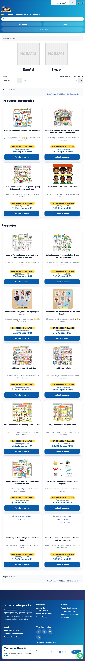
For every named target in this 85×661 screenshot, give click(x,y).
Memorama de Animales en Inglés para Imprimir (63, 312)
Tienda (10, 14)
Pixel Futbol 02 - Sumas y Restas (62, 187)
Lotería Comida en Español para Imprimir (22, 130)
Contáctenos (41, 617)
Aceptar (77, 652)
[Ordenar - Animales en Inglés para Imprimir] (63, 469)
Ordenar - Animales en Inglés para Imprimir (62, 482)
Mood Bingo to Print (62, 368)
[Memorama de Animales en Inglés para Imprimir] (63, 299)
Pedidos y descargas (70, 614)
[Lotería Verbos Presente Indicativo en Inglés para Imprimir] (63, 242)
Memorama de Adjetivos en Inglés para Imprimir (22, 312)
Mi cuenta (22, 24)
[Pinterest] (38, 637)
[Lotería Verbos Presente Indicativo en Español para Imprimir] (22, 242)
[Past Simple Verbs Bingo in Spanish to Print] (22, 525)
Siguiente (73, 94)
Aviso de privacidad (12, 630)
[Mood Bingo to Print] (63, 355)
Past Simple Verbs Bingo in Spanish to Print (22, 539)
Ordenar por (6, 76)
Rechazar (54, 652)
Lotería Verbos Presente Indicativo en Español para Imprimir (22, 256)
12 (65, 94)
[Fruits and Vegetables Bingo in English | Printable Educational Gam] (22, 174)
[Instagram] (44, 631)
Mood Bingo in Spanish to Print (22, 368)
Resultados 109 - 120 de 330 (71, 76)
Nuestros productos (44, 614)
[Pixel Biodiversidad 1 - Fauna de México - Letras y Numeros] (63, 525)
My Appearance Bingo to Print (62, 424)
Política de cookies (12, 637)
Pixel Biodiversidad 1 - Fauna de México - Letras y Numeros (63, 539)
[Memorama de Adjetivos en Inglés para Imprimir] (22, 299)
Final (78, 94)
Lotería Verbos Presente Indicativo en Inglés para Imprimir (62, 256)
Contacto (36, 14)
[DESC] (25, 80)
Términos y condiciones (13, 634)
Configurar (66, 652)
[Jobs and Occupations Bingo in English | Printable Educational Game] (63, 118)
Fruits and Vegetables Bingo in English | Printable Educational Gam (22, 188)
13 (67, 94)
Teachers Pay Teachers (46, 642)
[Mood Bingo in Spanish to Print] (22, 355)
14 (69, 94)
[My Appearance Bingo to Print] (63, 412)
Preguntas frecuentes (23, 14)
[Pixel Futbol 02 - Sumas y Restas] (63, 174)
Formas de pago (68, 611)
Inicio (3, 14)
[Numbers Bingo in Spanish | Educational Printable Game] (22, 469)
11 (64, 94)
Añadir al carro (22, 157)
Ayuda (63, 24)
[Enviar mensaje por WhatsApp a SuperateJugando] (80, 655)
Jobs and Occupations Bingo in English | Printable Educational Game (62, 131)
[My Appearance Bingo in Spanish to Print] (22, 412)
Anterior (54, 94)
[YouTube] (50, 631)
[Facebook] (38, 631)
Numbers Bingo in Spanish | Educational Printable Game (22, 482)
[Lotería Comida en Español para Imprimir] (22, 118)
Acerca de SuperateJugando (43, 609)
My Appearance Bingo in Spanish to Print (22, 424)
